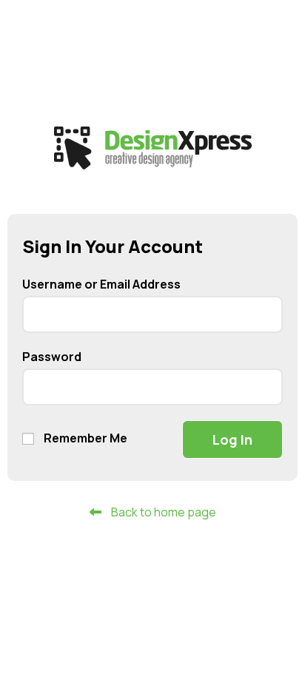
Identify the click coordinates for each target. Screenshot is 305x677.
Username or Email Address (101, 284)
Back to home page (162, 512)
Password (51, 356)
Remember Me (84, 438)
